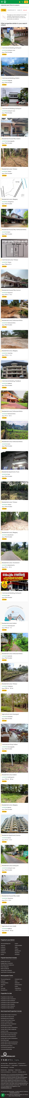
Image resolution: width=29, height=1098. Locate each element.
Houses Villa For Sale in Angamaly (8, 1029)
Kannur (2, 954)
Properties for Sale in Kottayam (8, 1000)
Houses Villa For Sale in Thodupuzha (9, 1043)
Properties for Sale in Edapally (7, 1004)
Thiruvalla (3, 988)
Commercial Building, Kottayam (11, 48)
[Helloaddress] (5, 2)
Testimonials (18, 1070)
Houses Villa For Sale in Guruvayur (8, 1034)
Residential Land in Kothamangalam (9, 1033)
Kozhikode (3, 952)
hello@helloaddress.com (6, 1087)
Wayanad (17, 952)
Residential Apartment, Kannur (11, 835)
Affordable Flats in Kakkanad (7, 965)
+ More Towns (18, 990)
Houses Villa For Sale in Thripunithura (9, 1027)
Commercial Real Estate (6, 1049)
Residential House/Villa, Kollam (11, 139)
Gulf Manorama (23, 1065)
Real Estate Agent (5, 1040)
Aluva (16, 981)
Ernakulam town (18, 979)
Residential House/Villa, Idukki (11, 896)
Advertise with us (22, 1072)
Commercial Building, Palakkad (11, 381)
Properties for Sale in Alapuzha (8, 1006)
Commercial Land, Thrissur (10, 260)
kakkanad (17, 982)
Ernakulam (3, 949)
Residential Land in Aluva (6, 1025)
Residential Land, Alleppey (10, 199)
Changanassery (4, 982)
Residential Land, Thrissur (9, 169)
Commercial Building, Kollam (10, 78)
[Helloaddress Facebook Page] (1, 1060)
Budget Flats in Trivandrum (7, 963)
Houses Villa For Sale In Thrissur (8, 1020)
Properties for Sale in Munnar (7, 1008)
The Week (11, 1067)
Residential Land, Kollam (9, 623)
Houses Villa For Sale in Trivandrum (9, 1014)
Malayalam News (13, 1063)
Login (26, 2)
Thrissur (16, 949)
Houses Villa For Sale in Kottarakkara (9, 1038)
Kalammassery (18, 984)
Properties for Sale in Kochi (7, 997)
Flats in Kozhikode (5, 968)
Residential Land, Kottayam (10, 865)
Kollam (16, 943)
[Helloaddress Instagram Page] (6, 1060)
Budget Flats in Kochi (5, 961)
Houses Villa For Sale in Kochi (7, 1016)
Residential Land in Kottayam (7, 1018)
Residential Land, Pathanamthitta (12, 320)
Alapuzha (3, 945)
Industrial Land (11, 10)
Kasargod (17, 954)
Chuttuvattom (15, 1065)
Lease (19, 10)
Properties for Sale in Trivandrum (8, 998)
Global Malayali (4, 1067)
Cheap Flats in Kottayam (6, 970)
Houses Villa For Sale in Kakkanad (8, 1024)
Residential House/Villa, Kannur (11, 290)
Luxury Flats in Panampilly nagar (8, 972)
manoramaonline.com (14, 1092)
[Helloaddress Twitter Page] (4, 1060)
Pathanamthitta (18, 945)
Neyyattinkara (4, 990)
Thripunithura (18, 988)
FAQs (19, 1096)
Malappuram (18, 951)
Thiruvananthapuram (5, 943)
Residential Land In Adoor (6, 1045)
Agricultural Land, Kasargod (10, 714)
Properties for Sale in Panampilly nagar (10, 1002)
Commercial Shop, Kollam (10, 744)
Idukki (16, 947)
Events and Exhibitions (6, 1072)
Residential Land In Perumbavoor (8, 1036)
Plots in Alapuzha (5, 967)
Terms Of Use (14, 1096)
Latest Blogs (11, 1070)
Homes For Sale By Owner (7, 1022)
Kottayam (3, 947)
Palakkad (3, 951)
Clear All (25, 10)
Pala (2, 986)
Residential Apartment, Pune (10, 472)
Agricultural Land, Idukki (9, 926)
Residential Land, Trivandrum (11, 563)
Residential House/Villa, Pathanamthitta (14, 229)
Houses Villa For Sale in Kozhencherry (9, 1042)
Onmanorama (21, 1063)
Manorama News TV (5, 1065)
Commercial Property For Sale (8, 1047)
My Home (14, 1072)
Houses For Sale (4, 1031)
